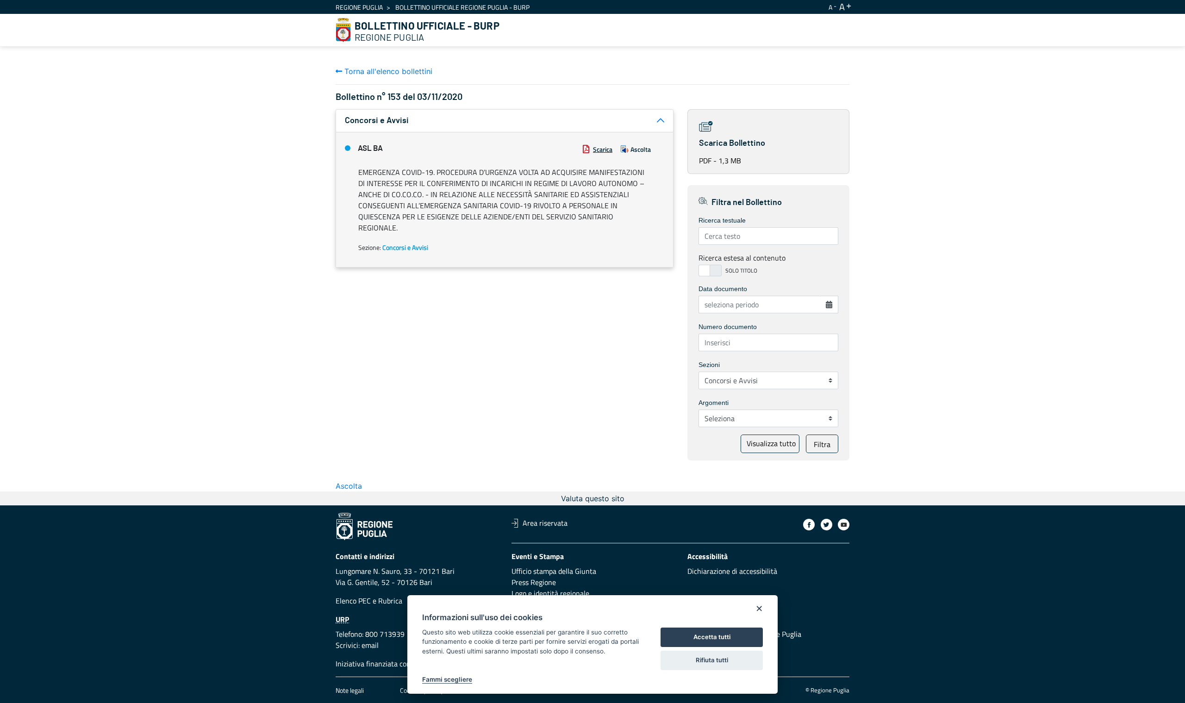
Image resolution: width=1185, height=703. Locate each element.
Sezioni (709, 364)
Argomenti (714, 402)
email (370, 645)
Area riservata (545, 523)
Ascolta (640, 149)
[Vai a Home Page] (343, 30)
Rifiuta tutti (712, 660)
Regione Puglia (359, 7)
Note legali (350, 690)
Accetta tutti (711, 637)
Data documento (723, 289)
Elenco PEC (353, 600)
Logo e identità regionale (550, 593)
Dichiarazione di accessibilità (732, 571)
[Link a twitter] (826, 524)
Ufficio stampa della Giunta (553, 571)
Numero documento (728, 327)
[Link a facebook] (809, 524)
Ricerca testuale (722, 220)
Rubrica (390, 600)
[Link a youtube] (843, 524)
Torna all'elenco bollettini (387, 71)
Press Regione (533, 582)
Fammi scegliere (447, 679)
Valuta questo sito (592, 498)
